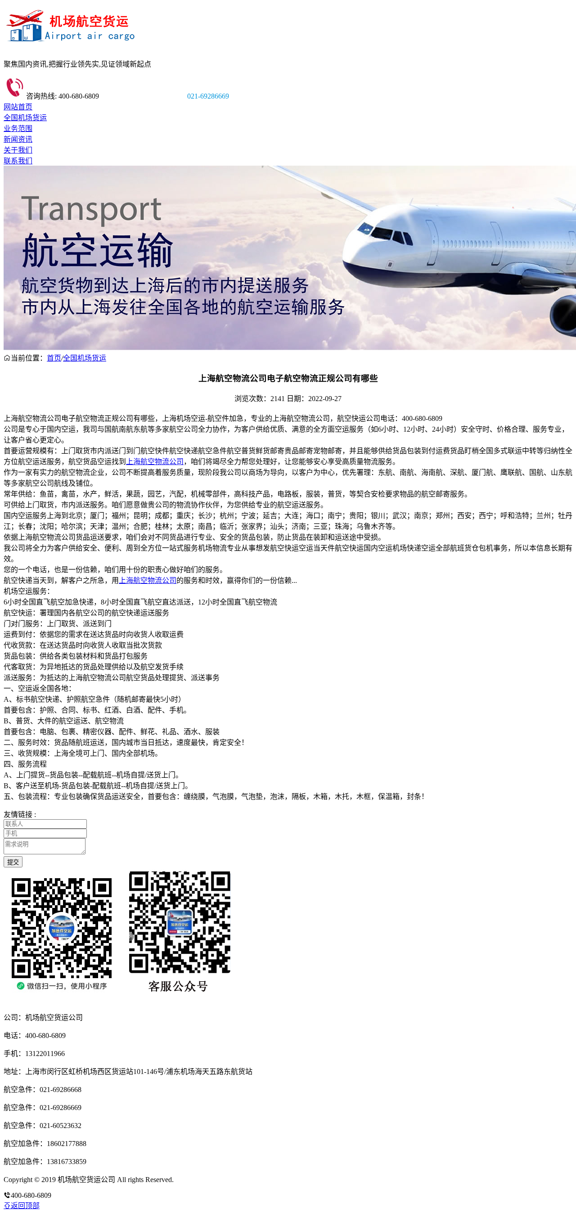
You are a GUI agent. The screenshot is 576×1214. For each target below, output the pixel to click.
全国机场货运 (25, 118)
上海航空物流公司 (155, 461)
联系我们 (18, 161)
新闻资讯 (18, 139)
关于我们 (18, 150)
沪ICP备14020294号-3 (208, 1179)
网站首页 (18, 107)
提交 (13, 862)
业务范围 (18, 128)
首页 (54, 358)
